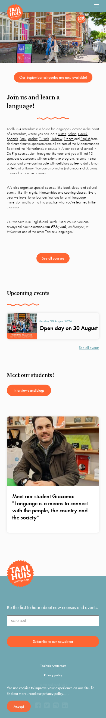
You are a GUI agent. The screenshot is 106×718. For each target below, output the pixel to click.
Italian (72, 133)
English (85, 138)
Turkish (44, 138)
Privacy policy (53, 675)
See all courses (53, 258)
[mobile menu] (96, 6)
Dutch (62, 133)
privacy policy (52, 693)
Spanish (12, 138)
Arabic (33, 138)
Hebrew (56, 138)
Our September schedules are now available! (53, 77)
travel (23, 197)
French (69, 138)
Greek (83, 133)
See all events (89, 347)
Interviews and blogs (29, 390)
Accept (19, 706)
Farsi (23, 138)
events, (12, 192)
